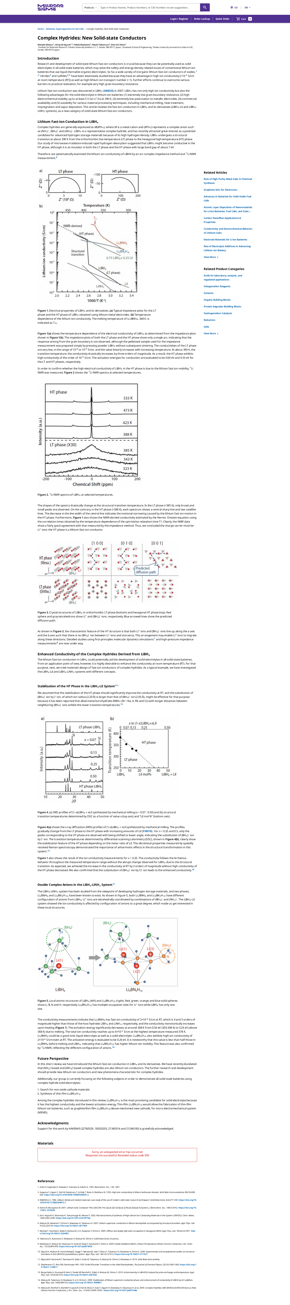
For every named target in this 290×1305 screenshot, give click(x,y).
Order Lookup (202, 18)
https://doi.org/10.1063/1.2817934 (70, 1225)
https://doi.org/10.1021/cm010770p (73, 1218)
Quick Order (222, 18)
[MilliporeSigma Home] (50, 7)
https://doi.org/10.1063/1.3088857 (85, 1282)
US (236, 7)
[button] (179, 19)
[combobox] (146, 7)
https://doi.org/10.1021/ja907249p (120, 1290)
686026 (108, 91)
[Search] (205, 7)
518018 (147, 831)
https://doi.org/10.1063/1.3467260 (80, 1274)
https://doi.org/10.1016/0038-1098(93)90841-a (66, 1194)
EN (246, 7)
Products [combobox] (89, 7)
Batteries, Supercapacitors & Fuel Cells (65, 28)
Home (40, 28)
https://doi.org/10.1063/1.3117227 (131, 1254)
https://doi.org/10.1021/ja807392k (75, 1246)
